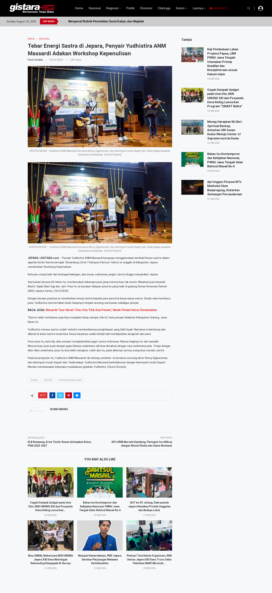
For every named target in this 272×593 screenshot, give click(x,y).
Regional (112, 8)
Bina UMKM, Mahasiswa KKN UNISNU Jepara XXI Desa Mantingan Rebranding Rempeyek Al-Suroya (50, 559)
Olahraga (164, 8)
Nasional (95, 8)
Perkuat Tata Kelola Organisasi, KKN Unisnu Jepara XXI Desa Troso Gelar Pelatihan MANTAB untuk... (149, 559)
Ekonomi (146, 8)
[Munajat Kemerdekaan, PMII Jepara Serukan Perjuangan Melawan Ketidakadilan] (100, 535)
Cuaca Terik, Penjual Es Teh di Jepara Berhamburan (104, 21)
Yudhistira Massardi (70, 380)
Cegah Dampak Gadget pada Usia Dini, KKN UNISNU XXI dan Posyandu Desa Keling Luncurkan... (50, 506)
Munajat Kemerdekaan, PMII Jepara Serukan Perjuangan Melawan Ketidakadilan (100, 559)
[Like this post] (44, 395)
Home (79, 8)
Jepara (34, 380)
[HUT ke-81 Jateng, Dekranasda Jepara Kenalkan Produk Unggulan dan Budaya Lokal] (149, 482)
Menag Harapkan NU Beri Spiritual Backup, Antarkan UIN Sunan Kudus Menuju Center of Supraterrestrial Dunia (224, 130)
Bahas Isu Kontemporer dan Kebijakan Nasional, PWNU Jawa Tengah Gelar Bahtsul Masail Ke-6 (100, 506)
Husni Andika (35, 59)
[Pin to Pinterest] (68, 395)
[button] (61, 21)
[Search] (249, 8)
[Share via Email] (76, 395)
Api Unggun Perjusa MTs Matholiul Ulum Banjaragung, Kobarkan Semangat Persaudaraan (224, 188)
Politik (130, 8)
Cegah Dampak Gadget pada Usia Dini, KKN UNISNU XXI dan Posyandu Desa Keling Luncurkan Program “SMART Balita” (225, 98)
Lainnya (198, 8)
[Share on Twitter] (60, 395)
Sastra (48, 380)
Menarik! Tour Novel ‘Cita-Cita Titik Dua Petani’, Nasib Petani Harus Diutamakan (101, 310)
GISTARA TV (220, 8)
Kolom (180, 8)
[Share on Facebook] (52, 395)
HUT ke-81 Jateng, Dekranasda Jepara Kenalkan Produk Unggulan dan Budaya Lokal (149, 506)
